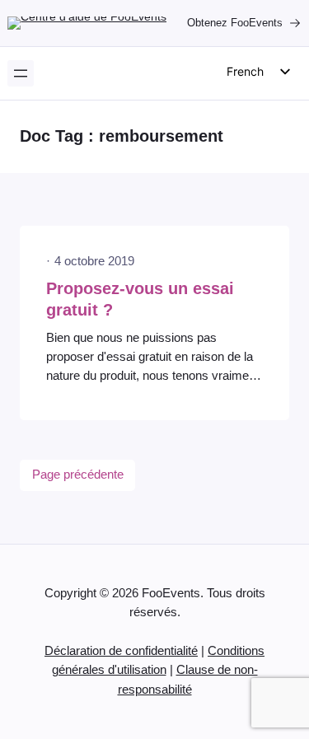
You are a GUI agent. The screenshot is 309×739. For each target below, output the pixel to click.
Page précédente (78, 474)
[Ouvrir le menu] (20, 73)
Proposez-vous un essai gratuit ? (140, 299)
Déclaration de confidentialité (121, 650)
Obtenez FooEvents (235, 22)
